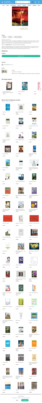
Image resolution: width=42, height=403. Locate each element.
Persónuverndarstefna (22, 397)
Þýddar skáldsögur (17, 36)
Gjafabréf (34, 5)
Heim (4, 5)
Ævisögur (4, 36)
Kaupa (21, 56)
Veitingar (24, 5)
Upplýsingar (14, 397)
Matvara (19, 5)
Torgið (7, 5)
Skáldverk (10, 36)
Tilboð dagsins (13, 5)
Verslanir (29, 5)
